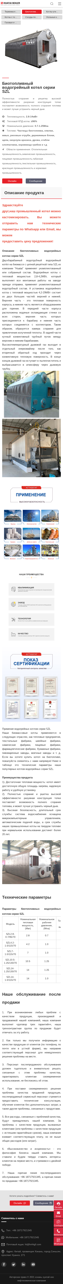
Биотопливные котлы (33, 12)
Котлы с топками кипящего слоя (13, 17)
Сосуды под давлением (33, 17)
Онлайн (12, 181)
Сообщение (35, 181)
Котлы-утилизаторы (54, 12)
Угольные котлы (53, 17)
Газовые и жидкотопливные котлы (13, 22)
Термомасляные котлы (13, 12)
